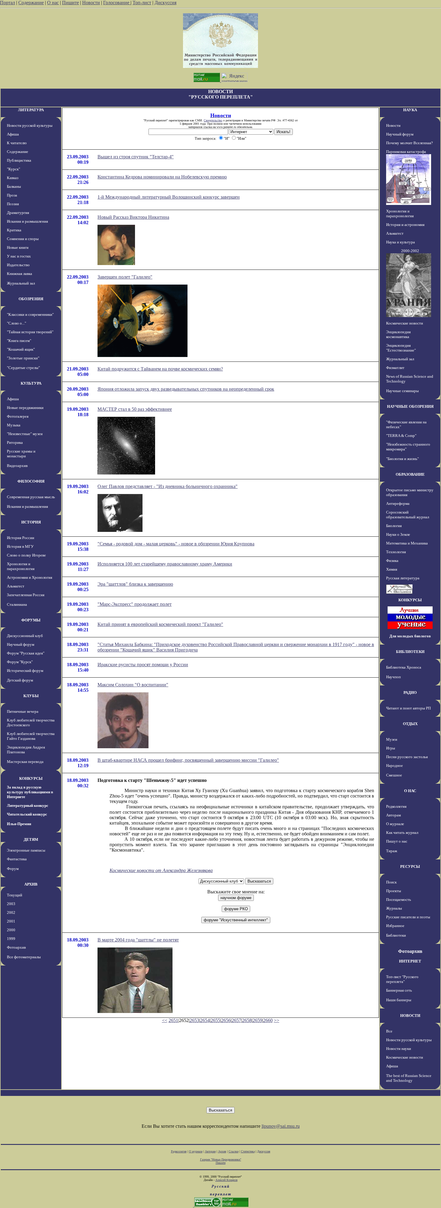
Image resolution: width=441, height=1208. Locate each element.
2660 (268, 1020)
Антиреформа (398, 503)
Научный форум (20, 644)
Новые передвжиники (25, 407)
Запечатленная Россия (25, 595)
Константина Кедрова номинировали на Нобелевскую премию (162, 176)
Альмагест (15, 586)
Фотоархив (16, 947)
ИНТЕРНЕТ (410, 961)
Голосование (116, 2)
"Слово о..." (16, 323)
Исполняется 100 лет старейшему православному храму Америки (165, 563)
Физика (392, 560)
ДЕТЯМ (31, 839)
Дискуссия (165, 2)
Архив (222, 1151)
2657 (236, 1020)
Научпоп (393, 677)
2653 (194, 1020)
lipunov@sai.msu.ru (281, 1126)
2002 (11, 912)
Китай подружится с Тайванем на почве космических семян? (160, 368)
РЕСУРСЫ (410, 866)
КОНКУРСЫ (31, 778)
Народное (394, 765)
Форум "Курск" (20, 662)
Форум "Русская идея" (25, 653)
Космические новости (404, 323)
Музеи (391, 739)
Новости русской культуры (29, 125)
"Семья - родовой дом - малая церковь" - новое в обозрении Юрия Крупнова (176, 543)
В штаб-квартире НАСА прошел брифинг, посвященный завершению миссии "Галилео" (188, 760)
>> (276, 1020)
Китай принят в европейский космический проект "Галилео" (160, 624)
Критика (14, 230)
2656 (226, 1020)
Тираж (391, 851)
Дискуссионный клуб (25, 635)
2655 (215, 1020)
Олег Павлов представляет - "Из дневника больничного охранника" (168, 486)
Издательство (18, 265)
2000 (11, 930)
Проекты (393, 891)
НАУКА (410, 110)
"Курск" (13, 169)
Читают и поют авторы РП (408, 708)
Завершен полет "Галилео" (125, 276)
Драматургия (18, 212)
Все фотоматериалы (24, 957)
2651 (173, 1020)
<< (164, 1020)
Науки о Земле (398, 534)
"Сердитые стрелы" (23, 367)
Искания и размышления (27, 221)
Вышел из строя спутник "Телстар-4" (136, 156)
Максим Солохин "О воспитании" (133, 684)
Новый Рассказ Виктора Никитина (133, 217)
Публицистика (19, 160)
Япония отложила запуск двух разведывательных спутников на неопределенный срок (186, 389)
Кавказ (12, 177)
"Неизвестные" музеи (25, 434)
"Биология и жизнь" (402, 458)
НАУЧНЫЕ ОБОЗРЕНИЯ (410, 406)
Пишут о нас (396, 841)
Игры (390, 748)
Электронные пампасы (26, 850)
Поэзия (13, 204)
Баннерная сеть (399, 990)
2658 (247, 1020)
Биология (394, 525)
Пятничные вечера (22, 711)
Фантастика (17, 859)
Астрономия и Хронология (29, 577)
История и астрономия (405, 224)
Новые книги (17, 247)
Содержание (31, 2)
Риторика (15, 442)
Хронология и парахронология (20, 566)
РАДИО (410, 692)
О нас (53, 2)
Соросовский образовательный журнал (407, 514)
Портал (7, 2)
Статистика (248, 1151)
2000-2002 (410, 251)
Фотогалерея (17, 416)
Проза (12, 195)
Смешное (394, 775)
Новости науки (398, 1048)
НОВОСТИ (410, 1015)
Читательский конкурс (27, 814)
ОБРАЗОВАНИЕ (410, 474)
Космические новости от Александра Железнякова (161, 870)
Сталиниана (17, 604)
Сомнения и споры (23, 238)
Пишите (70, 2)
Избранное (395, 925)
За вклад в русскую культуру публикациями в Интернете (30, 792)
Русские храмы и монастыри (21, 453)
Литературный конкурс (27, 805)
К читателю (17, 143)
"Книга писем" (19, 340)
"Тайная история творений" (30, 332)
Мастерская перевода (25, 761)
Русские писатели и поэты (408, 917)
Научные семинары (402, 391)
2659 (257, 1020)
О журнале (395, 824)
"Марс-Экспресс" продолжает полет (135, 604)
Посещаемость (398, 899)
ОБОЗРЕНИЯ (31, 299)
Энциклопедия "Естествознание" (401, 347)
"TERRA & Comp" (401, 435)
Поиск (391, 882)
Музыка (13, 425)
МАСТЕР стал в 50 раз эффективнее (135, 409)
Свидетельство (213, 120)
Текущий (14, 895)
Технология (396, 552)
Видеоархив (17, 465)
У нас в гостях (19, 256)
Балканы (14, 186)
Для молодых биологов (410, 636)
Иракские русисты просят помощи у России (143, 664)
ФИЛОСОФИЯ (30, 481)
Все (389, 1031)
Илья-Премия (19, 824)
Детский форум (20, 680)
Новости (91, 2)
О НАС (410, 791)
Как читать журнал (402, 832)
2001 (11, 921)
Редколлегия (396, 806)
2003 (11, 903)
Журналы (394, 908)
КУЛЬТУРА (31, 383)
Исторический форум (25, 670)
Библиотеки (396, 935)
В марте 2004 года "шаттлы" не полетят (138, 939)
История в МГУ (20, 546)
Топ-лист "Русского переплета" (402, 979)
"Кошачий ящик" (21, 349)
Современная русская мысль (31, 497)
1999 (11, 938)
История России (20, 537)
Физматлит (395, 367)
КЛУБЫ (31, 696)
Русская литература (402, 578)
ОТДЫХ (410, 723)
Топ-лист (142, 2)
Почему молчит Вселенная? (409, 143)
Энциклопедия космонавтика (398, 334)
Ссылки (233, 1151)
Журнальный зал (21, 283)
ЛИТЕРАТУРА (31, 110)
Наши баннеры (398, 1000)
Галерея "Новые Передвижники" (220, 1159)
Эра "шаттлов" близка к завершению (135, 584)
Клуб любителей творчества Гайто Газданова (31, 736)
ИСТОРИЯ (31, 522)
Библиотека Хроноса (403, 667)
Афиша (13, 134)
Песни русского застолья (407, 757)
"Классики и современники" (30, 314)
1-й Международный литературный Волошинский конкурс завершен (169, 197)
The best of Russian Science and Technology (408, 1078)
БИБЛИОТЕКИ (410, 651)
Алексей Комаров (226, 1180)
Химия (391, 569)
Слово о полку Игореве (26, 555)
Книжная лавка (19, 273)
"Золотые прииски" (23, 358)
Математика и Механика (407, 543)
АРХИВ (31, 884)
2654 (205, 1020)
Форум (13, 868)
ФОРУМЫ (30, 620)
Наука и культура (400, 242)
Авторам (393, 815)
